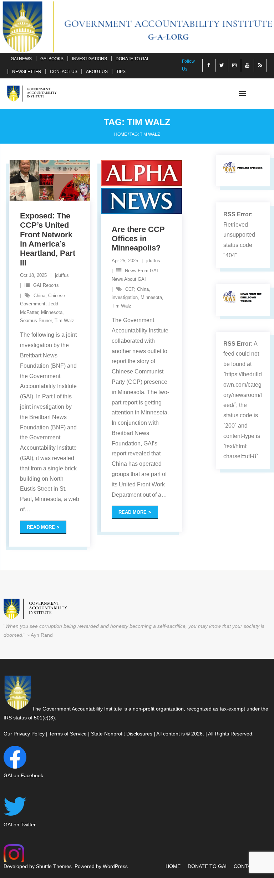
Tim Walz (64, 320)
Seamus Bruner (36, 320)
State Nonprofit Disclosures (121, 734)
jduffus (62, 275)
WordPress (115, 866)
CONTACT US (63, 71)
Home (120, 134)
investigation (125, 297)
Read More (41, 527)
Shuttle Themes (54, 866)
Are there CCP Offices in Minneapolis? (138, 239)
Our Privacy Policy (24, 734)
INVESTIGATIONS (89, 58)
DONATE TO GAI (132, 58)
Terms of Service (68, 734)
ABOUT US (97, 71)
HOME (173, 866)
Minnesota (51, 312)
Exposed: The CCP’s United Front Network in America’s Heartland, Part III (47, 239)
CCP (129, 289)
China (39, 295)
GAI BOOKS (52, 58)
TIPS (121, 71)
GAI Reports (46, 285)
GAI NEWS (21, 58)
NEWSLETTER (26, 71)
